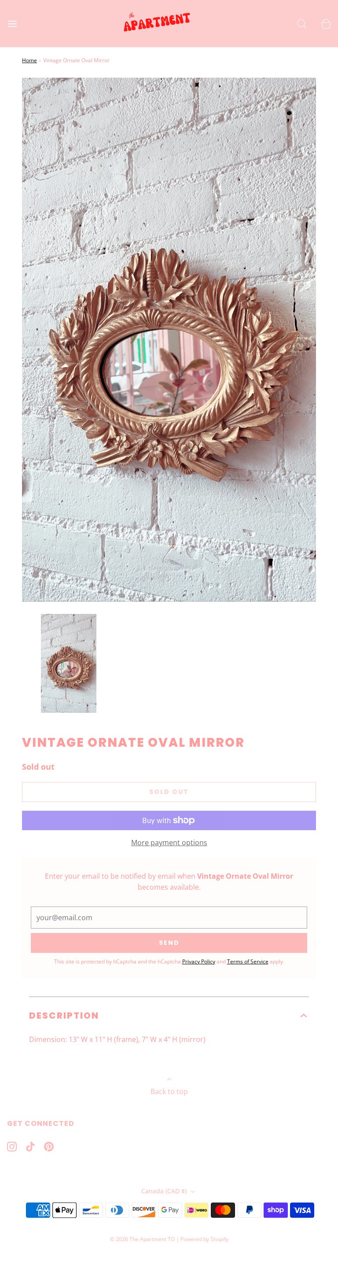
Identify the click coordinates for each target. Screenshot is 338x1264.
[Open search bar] (302, 23)
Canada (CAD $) (164, 1191)
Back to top (169, 1091)
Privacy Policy (198, 961)
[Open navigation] (12, 23)
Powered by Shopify (204, 1239)
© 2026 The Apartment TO (142, 1239)
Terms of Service (247, 961)
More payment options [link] (169, 842)
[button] (69, 663)
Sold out (169, 791)
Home (29, 60)
